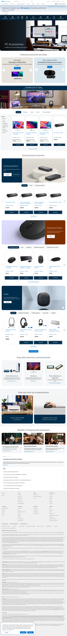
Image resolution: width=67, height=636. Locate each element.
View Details (12, 212)
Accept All (30, 632)
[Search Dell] (32, 1)
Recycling (19, 517)
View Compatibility (16, 174)
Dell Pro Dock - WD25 (10, 202)
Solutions (3, 511)
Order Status (20, 496)
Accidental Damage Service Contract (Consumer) (41, 545)
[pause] (15, 81)
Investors (19, 513)
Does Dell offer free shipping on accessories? (11, 488)
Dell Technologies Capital (21, 511)
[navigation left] (6, 185)
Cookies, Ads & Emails (40, 526)
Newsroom (19, 515)
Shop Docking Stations (7, 175)
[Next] (64, 201)
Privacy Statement (21, 526)
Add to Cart (18, 144)
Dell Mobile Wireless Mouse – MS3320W (12, 267)
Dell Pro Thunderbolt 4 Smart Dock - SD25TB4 (25, 203)
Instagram (50, 501)
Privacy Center (51, 517)
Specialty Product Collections (53, 515)
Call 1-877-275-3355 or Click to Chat (56, 6)
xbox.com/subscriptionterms (39, 561)
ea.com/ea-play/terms (33, 562)
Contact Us (51, 496)
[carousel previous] (3, 70)
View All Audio (33, 346)
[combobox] (23, 1)
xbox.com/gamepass (26, 562)
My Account (19, 494)
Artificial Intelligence (5, 508)
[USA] (2, 14)
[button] (48, 1)
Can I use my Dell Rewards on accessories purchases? (13, 485)
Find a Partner (36, 508)
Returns (35, 498)
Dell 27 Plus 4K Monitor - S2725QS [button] (31, 133)
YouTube (50, 503)
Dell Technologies (5, 523)
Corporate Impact (20, 518)
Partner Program (36, 513)
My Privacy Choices (30, 526)
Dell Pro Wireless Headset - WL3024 (26, 330)
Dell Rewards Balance (21, 503)
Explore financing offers (50, 451)
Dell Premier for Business (14, 523)
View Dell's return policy (6, 450)
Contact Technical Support (38, 496)
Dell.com (35, 449)
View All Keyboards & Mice (33, 281)
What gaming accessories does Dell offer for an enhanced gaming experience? (17, 480)
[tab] (18, 112)
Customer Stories (20, 520)
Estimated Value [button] (15, 139)
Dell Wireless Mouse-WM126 (39, 267)
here (56, 567)
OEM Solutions (36, 511)
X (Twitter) (51, 498)
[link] (53, 1)
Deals (3, 515)
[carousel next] (30, 70)
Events (50, 511)
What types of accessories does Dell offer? (11, 471)
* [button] (17, 448)
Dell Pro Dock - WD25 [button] (58, 132)
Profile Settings (20, 498)
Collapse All (10, 456)
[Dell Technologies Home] (6, 1)
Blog (50, 508)
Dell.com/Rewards (56, 625)
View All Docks (33, 216)
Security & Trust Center (52, 518)
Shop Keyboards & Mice (51, 236)
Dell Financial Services (23, 523)
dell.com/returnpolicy (60, 532)
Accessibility (56, 526)
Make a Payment (20, 501)
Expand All (4, 456)
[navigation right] (66, 17)
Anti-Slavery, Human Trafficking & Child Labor (9, 528)
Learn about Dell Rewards (28, 451)
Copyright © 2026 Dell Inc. (6, 526)
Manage (6, 632)
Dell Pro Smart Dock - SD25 (55, 202)
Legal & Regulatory (49, 526)
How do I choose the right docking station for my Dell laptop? (14, 482)
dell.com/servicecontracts (13, 542)
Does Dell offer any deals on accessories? (11, 477)
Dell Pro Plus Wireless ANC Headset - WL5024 (41, 330)
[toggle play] (63, 180)
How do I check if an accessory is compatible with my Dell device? (15, 474)
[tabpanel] (33, 132)
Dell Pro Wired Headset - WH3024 (11, 330)
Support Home (36, 494)
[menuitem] (12, 4)
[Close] (33, 623)
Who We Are (19, 508)
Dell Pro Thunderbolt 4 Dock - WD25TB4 (39, 203)
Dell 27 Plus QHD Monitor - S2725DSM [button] (18, 133)
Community (51, 494)
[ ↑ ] (17, 542)
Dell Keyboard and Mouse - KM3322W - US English (26, 267)
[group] (17, 70)
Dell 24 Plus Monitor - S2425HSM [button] (44, 133)
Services (3, 513)
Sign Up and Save (5, 11)
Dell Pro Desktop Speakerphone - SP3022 (54, 330)
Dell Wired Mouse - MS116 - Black (55, 267)
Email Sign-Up (51, 513)
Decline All (23, 632)
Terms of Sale (14, 526)
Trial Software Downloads (53, 520)
